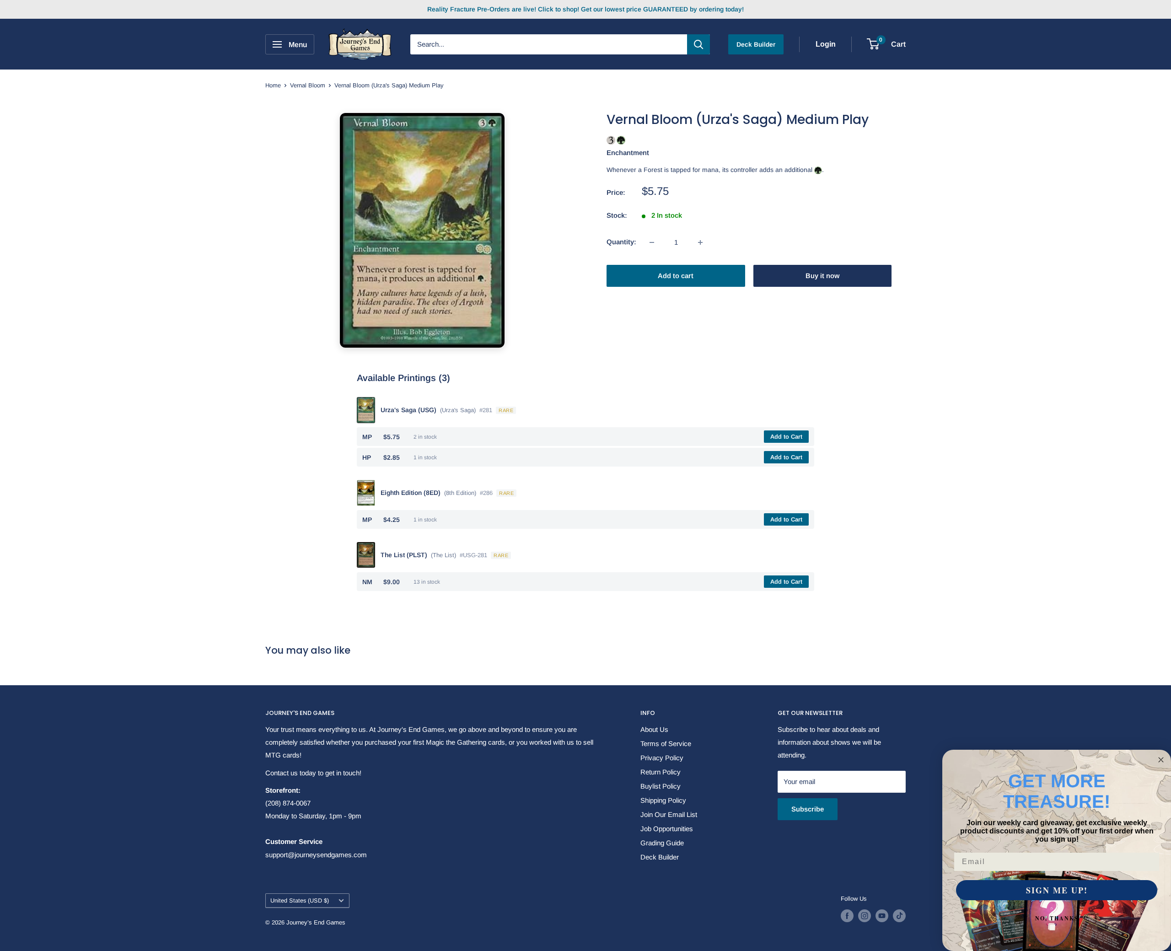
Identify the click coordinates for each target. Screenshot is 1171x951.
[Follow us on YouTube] (882, 915)
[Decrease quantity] (651, 242)
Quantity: (621, 242)
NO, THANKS (1057, 918)
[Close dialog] (1160, 759)
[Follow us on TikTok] (899, 915)
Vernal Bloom (307, 85)
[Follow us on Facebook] (847, 915)
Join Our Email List (668, 814)
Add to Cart (786, 436)
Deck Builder (755, 44)
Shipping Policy (663, 800)
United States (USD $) (299, 900)
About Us (654, 729)
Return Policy (660, 772)
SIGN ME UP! (1057, 890)
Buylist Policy (660, 786)
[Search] (698, 44)
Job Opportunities (666, 829)
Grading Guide (662, 843)
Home (273, 85)
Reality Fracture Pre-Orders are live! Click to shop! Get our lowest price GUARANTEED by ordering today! (585, 9)
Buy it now (822, 276)
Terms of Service (665, 743)
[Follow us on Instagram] (864, 915)
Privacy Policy (661, 758)
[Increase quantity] (700, 242)
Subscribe (807, 809)
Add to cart (675, 276)
